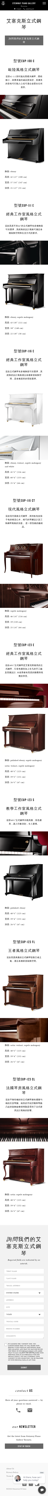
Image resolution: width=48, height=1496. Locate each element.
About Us (10, 1468)
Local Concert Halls (14, 18)
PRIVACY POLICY (28, 1351)
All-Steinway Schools (15, 13)
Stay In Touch (24, 1446)
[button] (18, 1412)
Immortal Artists (12, 8)
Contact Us (8, 27)
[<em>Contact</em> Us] (29, 1412)
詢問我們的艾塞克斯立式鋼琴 (24, 40)
